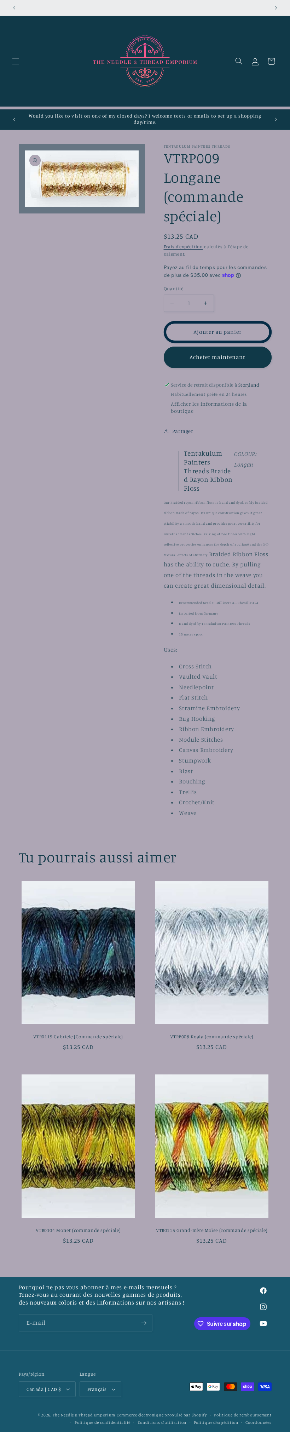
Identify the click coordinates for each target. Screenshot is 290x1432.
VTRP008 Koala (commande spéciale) (211, 1036)
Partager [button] (182, 431)
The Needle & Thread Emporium (84, 1415)
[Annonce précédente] (14, 8)
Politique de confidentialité (102, 1422)
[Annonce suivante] (276, 8)
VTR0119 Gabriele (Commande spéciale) (78, 1036)
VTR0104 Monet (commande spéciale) (78, 1230)
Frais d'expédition (183, 246)
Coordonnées (258, 1422)
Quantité (174, 288)
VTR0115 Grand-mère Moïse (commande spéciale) (212, 1230)
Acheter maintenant (217, 357)
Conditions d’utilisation (162, 1422)
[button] (15, 61)
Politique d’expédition (216, 1422)
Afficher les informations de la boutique (209, 407)
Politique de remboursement (242, 1415)
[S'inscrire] (143, 1322)
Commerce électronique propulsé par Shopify (162, 1415)
